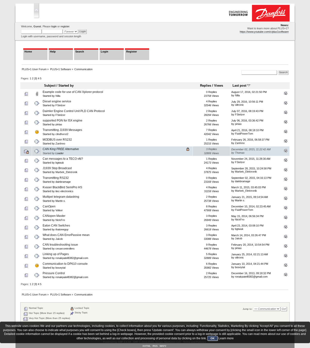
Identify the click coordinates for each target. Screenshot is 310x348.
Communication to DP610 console (65, 263)
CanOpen (49, 206)
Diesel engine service (57, 101)
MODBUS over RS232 (57, 139)
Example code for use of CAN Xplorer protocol (73, 92)
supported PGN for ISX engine (62, 120)
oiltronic (239, 104)
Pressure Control (54, 273)
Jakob (59, 238)
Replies (205, 85)
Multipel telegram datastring (61, 196)
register (65, 26)
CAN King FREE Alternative (61, 149)
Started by (66, 85)
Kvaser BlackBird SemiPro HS (62, 187)
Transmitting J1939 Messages (62, 130)
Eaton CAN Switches (56, 225)
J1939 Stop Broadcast (57, 168)
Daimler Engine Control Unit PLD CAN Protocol (74, 111)
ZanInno (60, 143)
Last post (239, 85)
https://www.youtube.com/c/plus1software (264, 31)
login (54, 26)
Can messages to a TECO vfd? (63, 158)
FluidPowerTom (244, 133)
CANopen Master (54, 216)
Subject (49, 85)
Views (218, 85)
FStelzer (60, 105)
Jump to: (247, 309)
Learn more (226, 338)
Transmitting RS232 (56, 178)
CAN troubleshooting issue (60, 244)
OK (212, 338)
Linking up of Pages (56, 254)
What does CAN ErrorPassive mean (66, 235)
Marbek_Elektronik (66, 172)
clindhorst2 (61, 134)
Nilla (57, 95)
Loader (59, 153)
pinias (58, 124)
